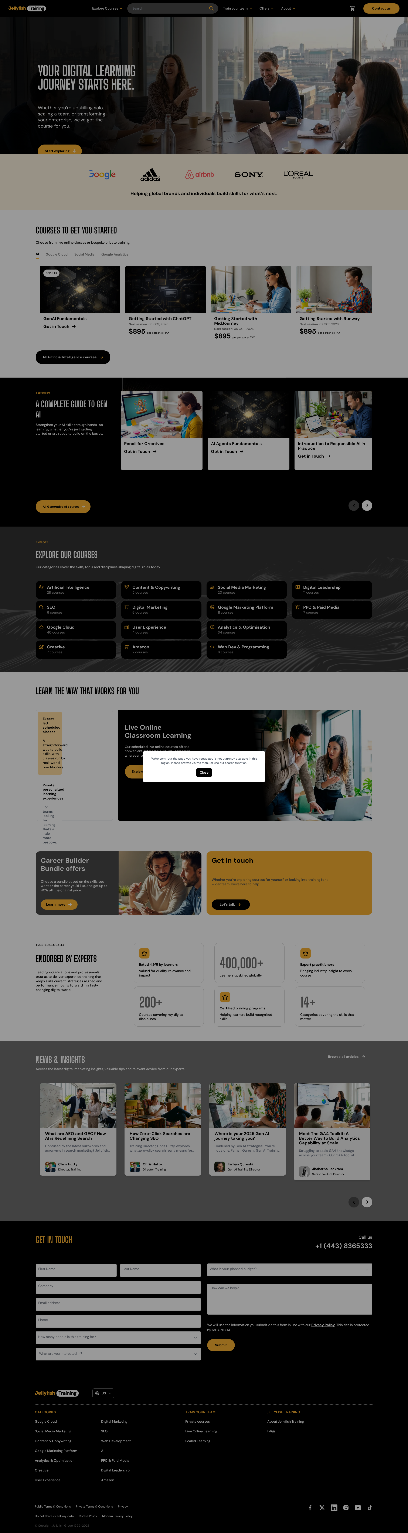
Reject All (249, 1502)
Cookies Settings (249, 1514)
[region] (170, 1502)
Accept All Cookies (249, 1490)
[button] (16, 1504)
